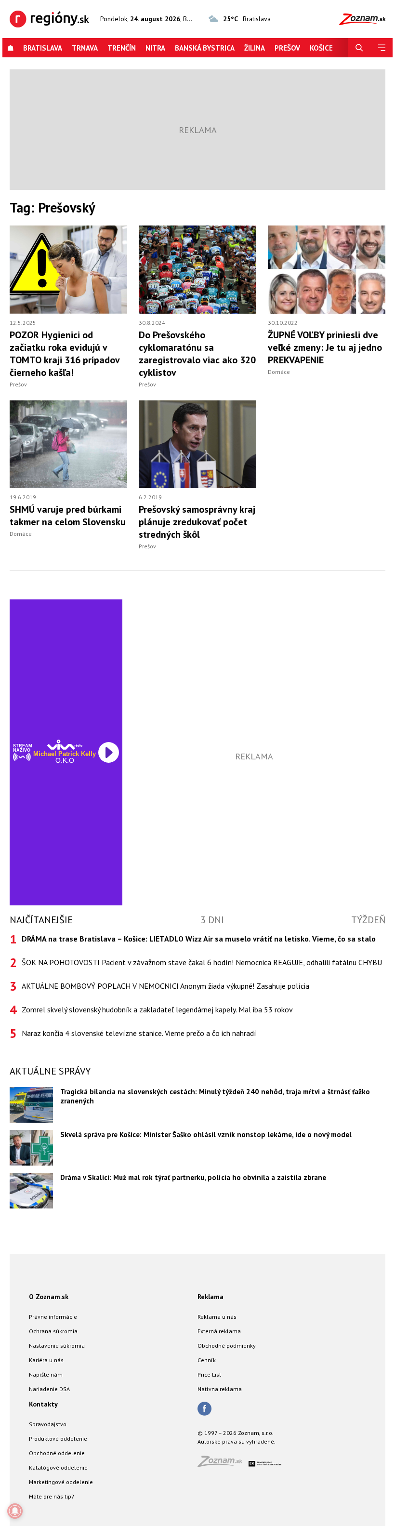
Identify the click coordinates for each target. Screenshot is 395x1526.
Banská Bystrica (205, 48)
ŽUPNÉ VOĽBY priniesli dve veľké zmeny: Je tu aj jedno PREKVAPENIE (325, 347)
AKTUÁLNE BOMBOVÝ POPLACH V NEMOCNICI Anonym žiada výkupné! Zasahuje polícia (165, 986)
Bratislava (42, 48)
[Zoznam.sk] (223, 1464)
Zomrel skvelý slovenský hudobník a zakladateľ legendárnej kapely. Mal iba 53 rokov (157, 1009)
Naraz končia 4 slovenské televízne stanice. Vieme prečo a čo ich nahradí (139, 1033)
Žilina (254, 48)
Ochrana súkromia (53, 1331)
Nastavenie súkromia (57, 1345)
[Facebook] (204, 1409)
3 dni (212, 920)
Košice (321, 48)
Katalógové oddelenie (58, 1467)
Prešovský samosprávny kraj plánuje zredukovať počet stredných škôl (197, 522)
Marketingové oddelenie (61, 1482)
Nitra (155, 48)
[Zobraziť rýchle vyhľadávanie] (359, 48)
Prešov (287, 48)
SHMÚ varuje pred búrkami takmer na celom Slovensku (68, 515)
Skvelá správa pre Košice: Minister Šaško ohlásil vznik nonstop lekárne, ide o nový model (206, 1134)
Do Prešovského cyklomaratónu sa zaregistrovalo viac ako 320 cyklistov (197, 354)
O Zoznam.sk (48, 1296)
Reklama (211, 1296)
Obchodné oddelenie (57, 1453)
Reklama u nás (217, 1316)
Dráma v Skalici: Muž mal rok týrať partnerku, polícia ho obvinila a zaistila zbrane (193, 1177)
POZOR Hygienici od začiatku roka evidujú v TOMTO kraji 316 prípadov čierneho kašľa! (64, 354)
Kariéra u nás (46, 1360)
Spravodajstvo (47, 1424)
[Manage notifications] (15, 1511)
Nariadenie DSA (49, 1389)
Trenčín (121, 48)
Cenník (207, 1360)
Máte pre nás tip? (51, 1496)
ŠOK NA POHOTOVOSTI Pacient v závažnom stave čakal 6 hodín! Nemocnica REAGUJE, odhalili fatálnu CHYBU (202, 962)
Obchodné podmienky (227, 1345)
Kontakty (43, 1404)
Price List (209, 1374)
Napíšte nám (46, 1374)
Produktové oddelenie (58, 1438)
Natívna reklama (220, 1389)
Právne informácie (53, 1316)
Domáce (279, 371)
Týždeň (368, 920)
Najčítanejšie (41, 920)
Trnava (85, 48)
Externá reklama (219, 1331)
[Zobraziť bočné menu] (381, 48)
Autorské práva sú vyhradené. (237, 1441)
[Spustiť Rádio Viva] (64, 745)
